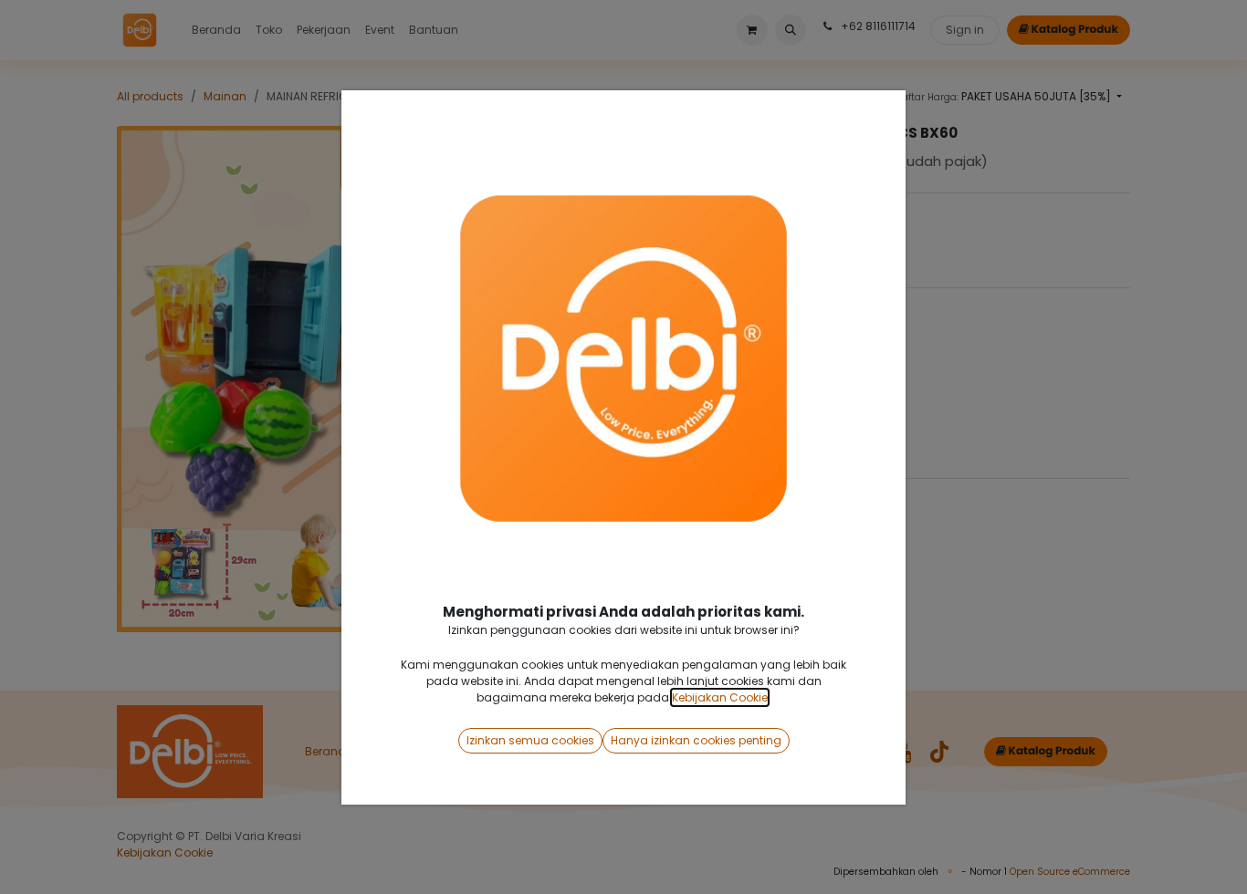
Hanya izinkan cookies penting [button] (696, 740)
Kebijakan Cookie (720, 697)
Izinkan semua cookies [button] (530, 740)
